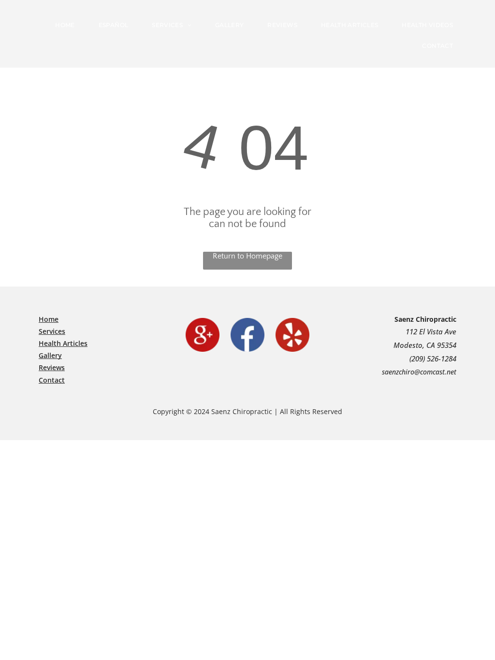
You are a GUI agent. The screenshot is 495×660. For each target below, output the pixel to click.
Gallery (50, 355)
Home (48, 319)
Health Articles (63, 343)
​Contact (52, 380)
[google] (203, 335)
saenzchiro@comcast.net (419, 371)
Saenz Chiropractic (425, 319)
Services (52, 331)
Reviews (52, 367)
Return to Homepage (247, 256)
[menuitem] (68, 24)
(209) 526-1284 (432, 358)
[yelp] (292, 335)
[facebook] (248, 335)
